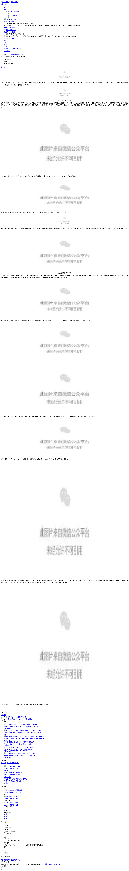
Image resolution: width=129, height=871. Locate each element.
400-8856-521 (8, 4)
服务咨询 (13, 28)
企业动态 (24, 54)
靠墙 (8, 763)
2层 (7, 845)
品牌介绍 (7, 49)
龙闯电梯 (3, 715)
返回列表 (3, 67)
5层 (19, 845)
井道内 (11, 763)
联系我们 (7, 51)
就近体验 (7, 28)
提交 (6, 852)
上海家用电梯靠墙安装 (11, 805)
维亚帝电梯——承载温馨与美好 (16, 717)
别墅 (7, 841)
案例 (5, 40)
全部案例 (3, 763)
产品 (5, 9)
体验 (5, 44)
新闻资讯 (18, 49)
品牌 (5, 46)
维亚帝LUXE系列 (9, 21)
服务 (5, 42)
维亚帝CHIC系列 (9, 32)
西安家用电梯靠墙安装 (11, 798)
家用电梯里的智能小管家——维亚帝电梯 (19, 719)
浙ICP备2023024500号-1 (52, 864)
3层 (11, 845)
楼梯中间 (16, 763)
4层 (15, 845)
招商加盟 (12, 49)
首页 (5, 7)
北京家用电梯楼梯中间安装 (12, 792)
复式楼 (13, 841)
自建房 (19, 841)
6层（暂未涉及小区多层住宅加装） (33, 845)
